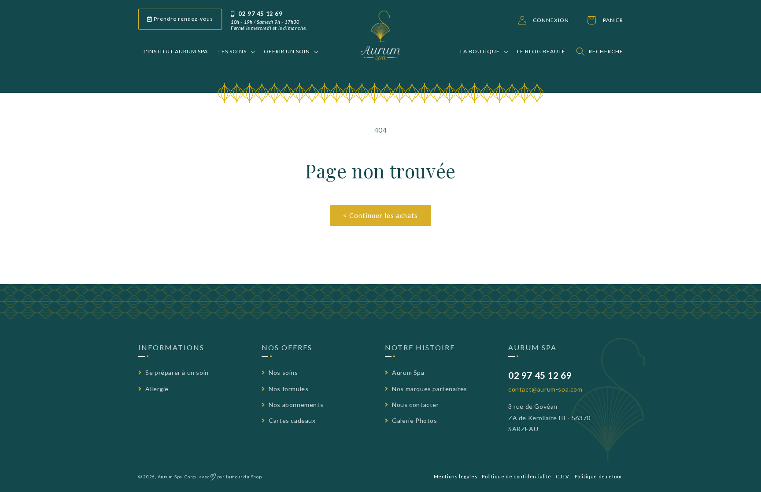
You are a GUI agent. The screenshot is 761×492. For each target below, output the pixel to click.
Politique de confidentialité (516, 476)
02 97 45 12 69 (260, 13)
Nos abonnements (295, 404)
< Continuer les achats (380, 215)
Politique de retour (599, 476)
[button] (236, 51)
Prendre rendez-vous (182, 18)
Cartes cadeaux (291, 420)
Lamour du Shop (244, 476)
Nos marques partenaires (429, 388)
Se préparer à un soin (176, 372)
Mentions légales (456, 476)
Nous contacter (415, 404)
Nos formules (287, 388)
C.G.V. (563, 476)
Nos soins (282, 372)
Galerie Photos (414, 420)
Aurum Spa (408, 372)
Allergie (156, 388)
